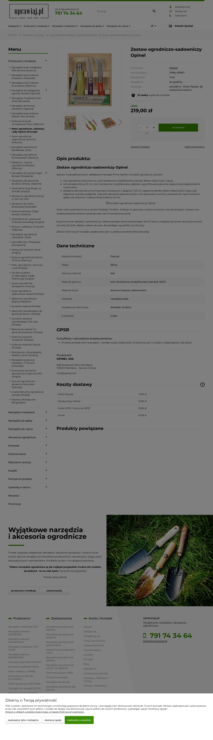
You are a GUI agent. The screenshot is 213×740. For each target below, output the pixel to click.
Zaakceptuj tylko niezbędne (23, 720)
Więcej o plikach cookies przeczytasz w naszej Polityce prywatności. (44, 711)
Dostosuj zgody (53, 720)
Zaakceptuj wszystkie (79, 720)
